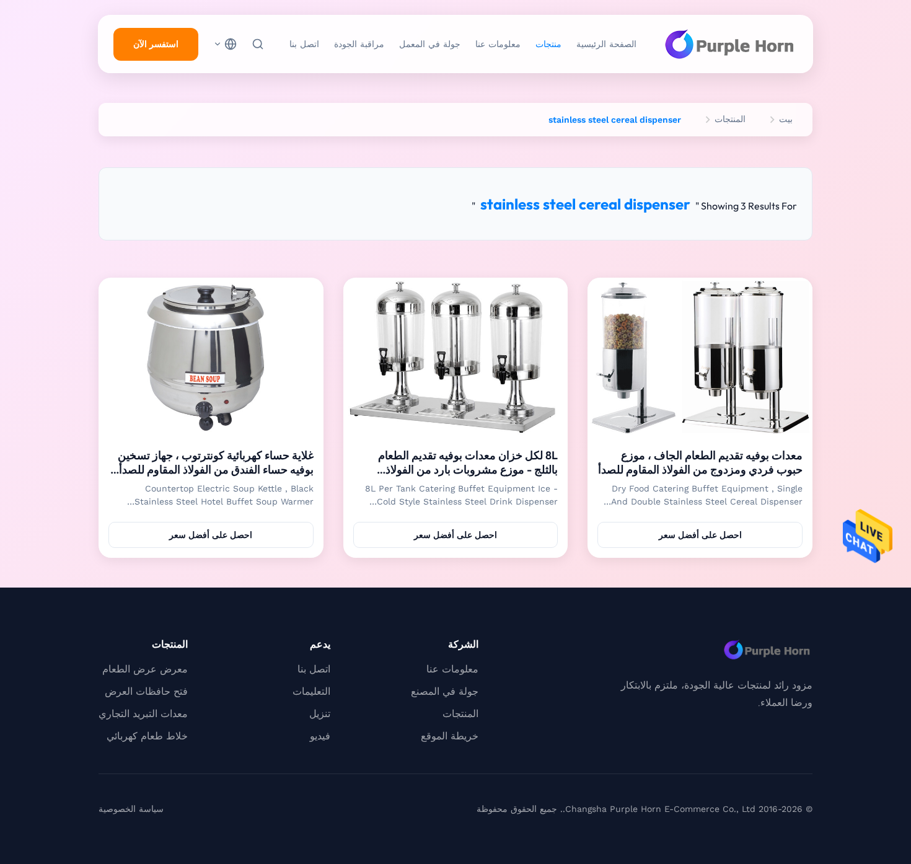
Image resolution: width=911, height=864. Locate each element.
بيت (786, 119)
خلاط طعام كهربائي (147, 736)
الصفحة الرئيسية (606, 44)
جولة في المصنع (444, 691)
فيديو (320, 736)
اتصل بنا (304, 44)
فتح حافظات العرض (146, 691)
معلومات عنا (498, 44)
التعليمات (311, 691)
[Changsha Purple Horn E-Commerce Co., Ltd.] (729, 44)
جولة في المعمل (429, 44)
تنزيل (319, 714)
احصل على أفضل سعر (700, 535)
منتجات (548, 44)
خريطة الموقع (449, 736)
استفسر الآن (155, 44)
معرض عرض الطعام (145, 669)
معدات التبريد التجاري (143, 714)
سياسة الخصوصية (131, 809)
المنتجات (730, 119)
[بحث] (258, 44)
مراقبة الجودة (359, 44)
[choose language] (225, 44)
